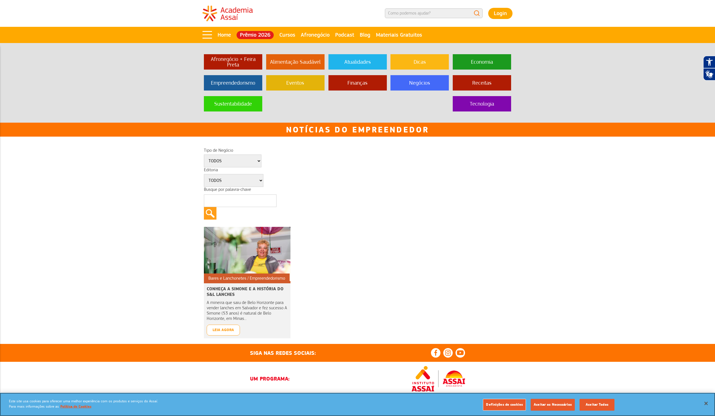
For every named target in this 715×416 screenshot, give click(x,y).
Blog (365, 35)
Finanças (357, 83)
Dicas (420, 62)
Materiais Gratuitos (399, 35)
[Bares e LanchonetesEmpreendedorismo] (247, 253)
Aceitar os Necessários (553, 404)
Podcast (344, 35)
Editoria (211, 169)
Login (500, 13)
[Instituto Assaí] (423, 379)
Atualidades (357, 62)
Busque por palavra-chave (227, 189)
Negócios (419, 83)
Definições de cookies (504, 404)
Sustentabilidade (233, 104)
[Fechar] (706, 403)
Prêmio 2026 (255, 35)
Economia (482, 62)
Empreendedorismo (233, 83)
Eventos (295, 83)
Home (224, 35)
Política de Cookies (75, 406)
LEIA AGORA (223, 329)
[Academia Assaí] (227, 13)
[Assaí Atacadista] (454, 378)
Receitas (482, 83)
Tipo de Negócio (218, 150)
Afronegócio (315, 35)
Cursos (287, 35)
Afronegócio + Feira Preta (233, 62)
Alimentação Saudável (295, 62)
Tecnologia (482, 104)
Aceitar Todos (597, 404)
